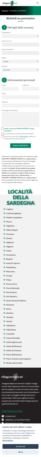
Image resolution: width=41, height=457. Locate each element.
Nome (4, 85)
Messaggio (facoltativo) (10, 110)
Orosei (9, 275)
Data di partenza (7, 49)
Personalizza (8, 440)
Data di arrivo (7, 41)
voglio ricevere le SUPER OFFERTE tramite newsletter (19, 130)
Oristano (10, 234)
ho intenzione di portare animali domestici (19, 134)
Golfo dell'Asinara (14, 346)
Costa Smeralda (13, 338)
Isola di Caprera (13, 263)
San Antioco (11, 292)
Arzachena (11, 255)
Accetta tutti (20, 446)
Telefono (5, 102)
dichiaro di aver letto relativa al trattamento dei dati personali (19, 137)
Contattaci (10, 416)
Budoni (9, 259)
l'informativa (23, 136)
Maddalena (11, 267)
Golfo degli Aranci (14, 342)
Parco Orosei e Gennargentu (18, 359)
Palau (8, 280)
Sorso (8, 309)
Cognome (25, 85)
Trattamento (6, 32)
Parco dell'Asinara (14, 354)
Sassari (9, 238)
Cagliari (9, 209)
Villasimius (11, 330)
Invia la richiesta (20, 145)
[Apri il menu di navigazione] (37, 3)
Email (4, 93)
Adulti (4, 58)
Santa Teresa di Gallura (16, 300)
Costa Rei (10, 334)
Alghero (9, 246)
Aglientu (10, 242)
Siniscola (10, 305)
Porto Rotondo (12, 288)
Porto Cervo (11, 284)
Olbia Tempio (12, 230)
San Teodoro (11, 296)
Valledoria (10, 325)
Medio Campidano (14, 217)
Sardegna (5, 11)
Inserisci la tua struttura (17, 420)
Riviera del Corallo (14, 363)
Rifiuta (20, 452)
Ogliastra (10, 226)
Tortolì (9, 321)
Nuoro (9, 221)
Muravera (10, 271)
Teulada (9, 317)
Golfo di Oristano (13, 350)
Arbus (9, 251)
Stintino (9, 313)
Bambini (5, 66)
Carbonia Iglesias (13, 213)
